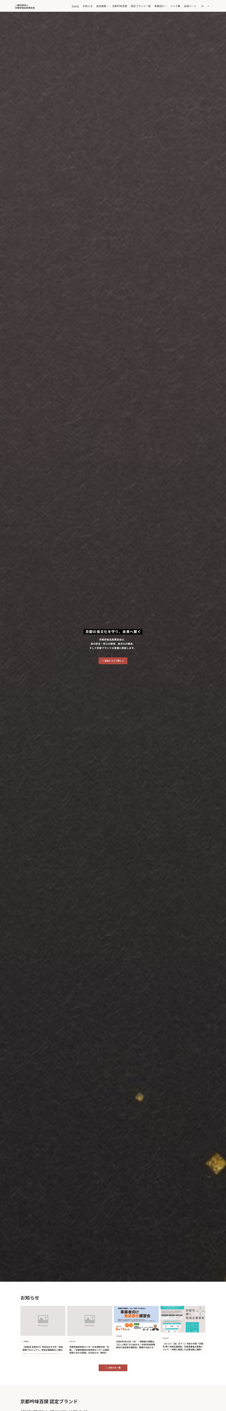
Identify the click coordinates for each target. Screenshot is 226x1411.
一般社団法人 (21, 5)
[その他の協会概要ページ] (108, 6)
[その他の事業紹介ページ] (166, 6)
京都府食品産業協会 (25, 8)
